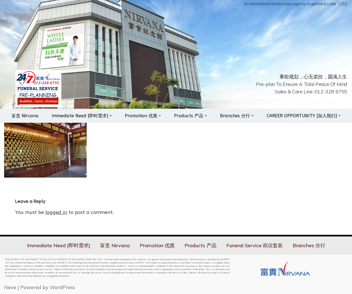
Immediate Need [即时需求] (58, 245)
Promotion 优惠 (157, 245)
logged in (56, 212)
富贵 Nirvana (25, 115)
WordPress (62, 287)
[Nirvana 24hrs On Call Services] (38, 88)
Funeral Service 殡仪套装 (254, 245)
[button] (110, 116)
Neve (10, 287)
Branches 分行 (309, 245)
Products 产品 (200, 245)
